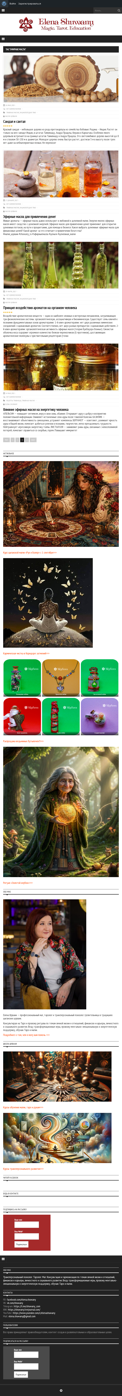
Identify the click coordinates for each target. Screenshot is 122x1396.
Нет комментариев (13, 109)
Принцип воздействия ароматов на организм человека (40, 307)
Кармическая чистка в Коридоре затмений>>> (26, 653)
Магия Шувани (11, 116)
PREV (6, 440)
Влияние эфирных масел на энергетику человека (35, 409)
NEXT (33, 440)
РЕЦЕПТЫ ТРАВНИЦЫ (13, 400)
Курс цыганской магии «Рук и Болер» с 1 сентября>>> (30, 552)
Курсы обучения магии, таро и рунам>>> (23, 1107)
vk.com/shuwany (15, 1303)
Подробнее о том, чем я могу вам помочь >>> (26, 1035)
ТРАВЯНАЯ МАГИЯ (12, 112)
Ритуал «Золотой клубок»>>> (18, 883)
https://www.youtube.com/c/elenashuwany (34, 1313)
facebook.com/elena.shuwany (21, 1299)
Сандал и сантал (14, 121)
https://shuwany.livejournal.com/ (24, 1309)
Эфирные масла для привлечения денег (29, 216)
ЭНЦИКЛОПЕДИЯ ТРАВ (28, 112)
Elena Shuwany (11, 404)
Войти (13, 3)
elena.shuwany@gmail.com (22, 1316)
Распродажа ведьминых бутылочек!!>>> (23, 741)
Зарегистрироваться (29, 3)
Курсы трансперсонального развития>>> (23, 1169)
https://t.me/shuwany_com (27, 1306)
